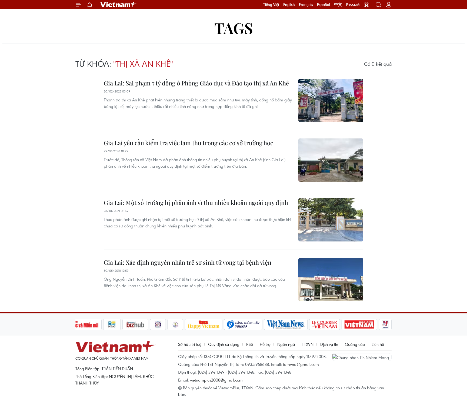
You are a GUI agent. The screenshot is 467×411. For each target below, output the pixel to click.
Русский (352, 4)
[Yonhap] (243, 324)
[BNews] (112, 324)
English (289, 4)
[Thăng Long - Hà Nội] (366, 5)
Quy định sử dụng (223, 344)
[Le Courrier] (324, 324)
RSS (249, 344)
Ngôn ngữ (286, 344)
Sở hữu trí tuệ (189, 344)
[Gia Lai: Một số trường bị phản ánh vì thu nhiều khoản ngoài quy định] (330, 219)
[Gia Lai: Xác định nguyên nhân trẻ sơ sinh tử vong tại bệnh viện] (330, 279)
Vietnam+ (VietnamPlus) (118, 5)
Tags (233, 28)
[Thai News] (175, 324)
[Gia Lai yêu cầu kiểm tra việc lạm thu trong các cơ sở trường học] (330, 160)
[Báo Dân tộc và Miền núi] (82, 324)
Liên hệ (378, 344)
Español (323, 4)
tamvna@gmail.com (301, 364)
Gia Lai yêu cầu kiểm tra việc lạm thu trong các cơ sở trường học (188, 143)
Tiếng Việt (271, 4)
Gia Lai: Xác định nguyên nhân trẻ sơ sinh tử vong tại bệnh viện (187, 262)
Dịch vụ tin (329, 344)
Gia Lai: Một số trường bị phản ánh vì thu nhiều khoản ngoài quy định (196, 202)
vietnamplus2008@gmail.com (216, 380)
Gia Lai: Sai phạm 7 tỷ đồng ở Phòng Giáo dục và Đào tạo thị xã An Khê (196, 83)
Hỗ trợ (265, 344)
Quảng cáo (355, 344)
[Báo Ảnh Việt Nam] (359, 324)
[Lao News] (158, 324)
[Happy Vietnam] (203, 324)
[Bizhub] (135, 324)
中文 (338, 4)
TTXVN (307, 344)
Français (306, 4)
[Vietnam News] (286, 324)
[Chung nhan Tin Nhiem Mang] (362, 357)
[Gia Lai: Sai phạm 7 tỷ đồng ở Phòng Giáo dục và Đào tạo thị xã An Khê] (330, 100)
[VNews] (385, 324)
